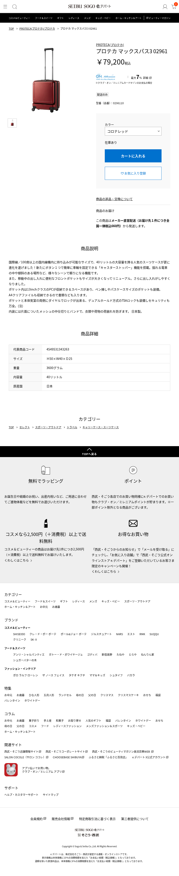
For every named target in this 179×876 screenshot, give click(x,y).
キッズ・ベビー (103, 18)
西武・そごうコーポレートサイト (65, 751)
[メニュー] (5, 7)
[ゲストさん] (165, 7)
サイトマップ (51, 794)
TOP (11, 28)
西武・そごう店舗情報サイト (21, 751)
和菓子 (60, 720)
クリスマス (107, 695)
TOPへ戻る (89, 454)
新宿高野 (107, 654)
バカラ (131, 675)
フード (45, 726)
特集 (7, 688)
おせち (147, 695)
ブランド (11, 620)
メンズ (87, 18)
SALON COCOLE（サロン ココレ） (25, 757)
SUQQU (154, 634)
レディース (74, 18)
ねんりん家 (147, 654)
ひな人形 (34, 695)
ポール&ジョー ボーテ (74, 634)
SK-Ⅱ (34, 639)
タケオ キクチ (77, 675)
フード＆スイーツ (43, 18)
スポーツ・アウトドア (48, 427)
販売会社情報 (61, 818)
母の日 (80, 695)
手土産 (48, 720)
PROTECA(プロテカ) (110, 45)
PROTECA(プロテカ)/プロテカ (37, 28)
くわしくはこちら (16, 560)
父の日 (92, 695)
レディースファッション (67, 726)
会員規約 (36, 818)
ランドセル (65, 695)
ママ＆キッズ (97, 675)
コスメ (33, 726)
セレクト (24, 427)
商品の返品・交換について (114, 199)
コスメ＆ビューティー (19, 18)
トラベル (72, 427)
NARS (119, 634)
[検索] (14, 7)
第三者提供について (135, 818)
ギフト (60, 18)
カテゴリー (13, 594)
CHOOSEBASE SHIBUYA (67, 757)
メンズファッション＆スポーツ (104, 726)
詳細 (145, 78)
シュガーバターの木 (25, 660)
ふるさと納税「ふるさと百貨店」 (108, 757)
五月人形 (49, 695)
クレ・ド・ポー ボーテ (42, 634)
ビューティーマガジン (159, 18)
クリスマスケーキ (128, 695)
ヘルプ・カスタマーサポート (21, 794)
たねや (120, 654)
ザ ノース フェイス (53, 675)
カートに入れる (133, 155)
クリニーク (19, 639)
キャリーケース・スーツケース (101, 427)
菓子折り (34, 720)
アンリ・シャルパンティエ (29, 654)
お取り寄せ (74, 720)
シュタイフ (116, 675)
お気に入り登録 (135, 173)
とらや (133, 654)
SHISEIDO (19, 634)
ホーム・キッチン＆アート (128, 18)
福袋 (158, 695)
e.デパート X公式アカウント (148, 757)
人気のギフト (93, 720)
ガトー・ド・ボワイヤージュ (66, 654)
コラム (9, 713)
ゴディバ (92, 654)
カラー (109, 124)
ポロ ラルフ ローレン (25, 675)
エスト (131, 634)
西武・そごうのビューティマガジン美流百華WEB (121, 751)
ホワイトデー (32, 700)
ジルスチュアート (101, 634)
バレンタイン (12, 700)
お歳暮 (56, 607)
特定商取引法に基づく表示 (97, 818)
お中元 (44, 607)
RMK (142, 634)
